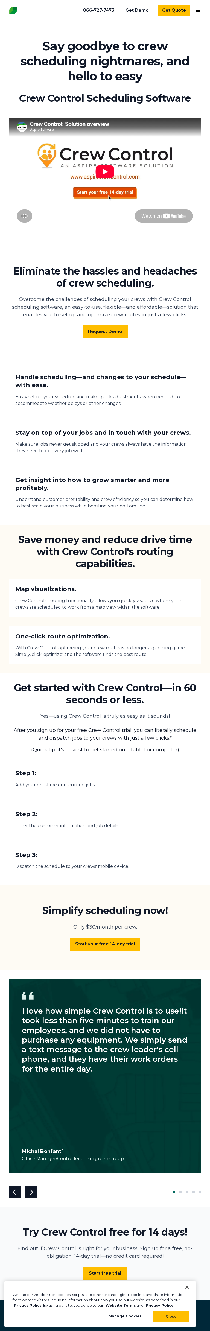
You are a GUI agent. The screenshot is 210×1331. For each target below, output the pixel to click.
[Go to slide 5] (199, 1192)
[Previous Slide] (15, 1192)
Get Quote (174, 10)
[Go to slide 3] (187, 1192)
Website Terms (121, 1305)
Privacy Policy (28, 1305)
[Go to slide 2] (180, 1192)
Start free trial (105, 1273)
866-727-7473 (98, 10)
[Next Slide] (31, 1192)
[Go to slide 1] (174, 1192)
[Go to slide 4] (193, 1192)
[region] (100, 1304)
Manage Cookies (125, 1316)
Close (171, 1316)
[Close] (187, 1287)
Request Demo (105, 331)
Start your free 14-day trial (105, 944)
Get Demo (137, 10)
